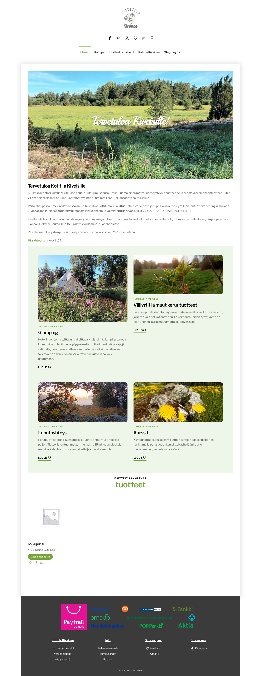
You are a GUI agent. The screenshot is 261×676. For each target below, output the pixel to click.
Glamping (48, 332)
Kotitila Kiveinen (149, 52)
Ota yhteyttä (172, 52)
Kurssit (141, 432)
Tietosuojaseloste (107, 648)
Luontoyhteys (52, 432)
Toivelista (154, 648)
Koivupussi (36, 544)
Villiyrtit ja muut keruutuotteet (165, 305)
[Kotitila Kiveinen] (130, 17)
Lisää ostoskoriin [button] (40, 556)
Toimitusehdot (107, 653)
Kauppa (99, 52)
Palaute (107, 659)
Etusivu (85, 52)
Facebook (201, 648)
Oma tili (154, 653)
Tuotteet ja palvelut (121, 52)
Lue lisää (44, 367)
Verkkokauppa (62, 653)
